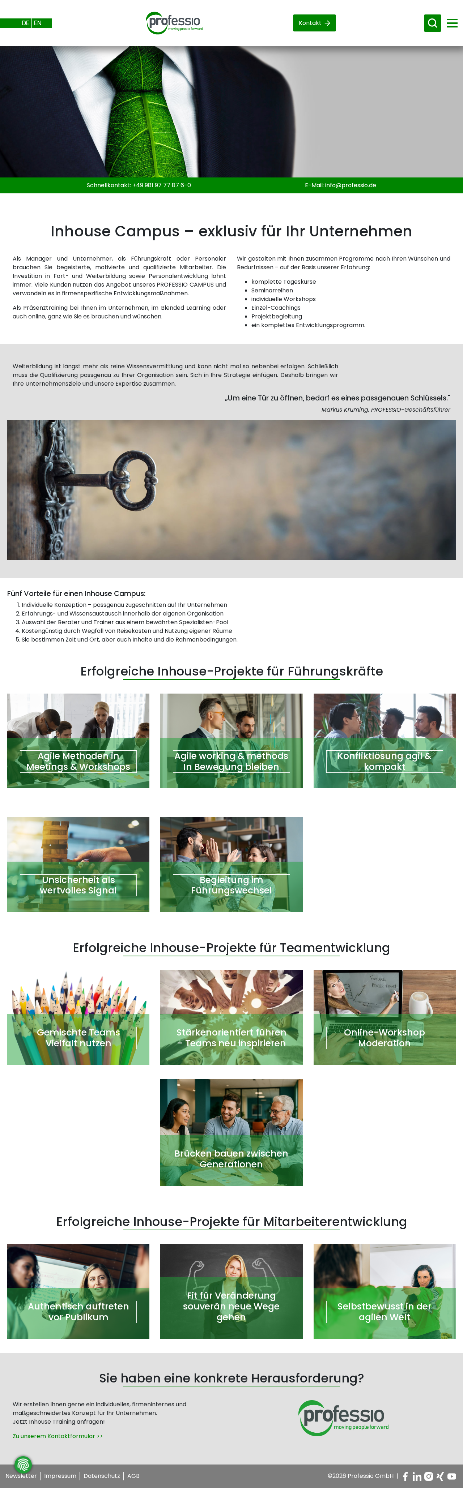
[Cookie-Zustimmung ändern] (23, 1465)
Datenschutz (102, 1476)
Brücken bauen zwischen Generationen (231, 1159)
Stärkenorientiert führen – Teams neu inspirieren (231, 1038)
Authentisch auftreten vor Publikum (78, 1312)
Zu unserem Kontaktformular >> (58, 1436)
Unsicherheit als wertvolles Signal (78, 885)
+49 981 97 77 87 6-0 (161, 185)
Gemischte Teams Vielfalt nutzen (78, 1038)
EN (38, 22)
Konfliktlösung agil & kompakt (384, 761)
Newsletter (21, 1476)
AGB (133, 1476)
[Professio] (169, 22)
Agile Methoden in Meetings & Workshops (78, 761)
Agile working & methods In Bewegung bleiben (231, 761)
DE (25, 22)
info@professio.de (350, 185)
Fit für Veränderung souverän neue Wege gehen (231, 1306)
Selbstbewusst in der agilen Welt (384, 1312)
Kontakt (310, 23)
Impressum (60, 1476)
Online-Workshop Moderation (384, 1038)
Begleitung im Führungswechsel (231, 885)
